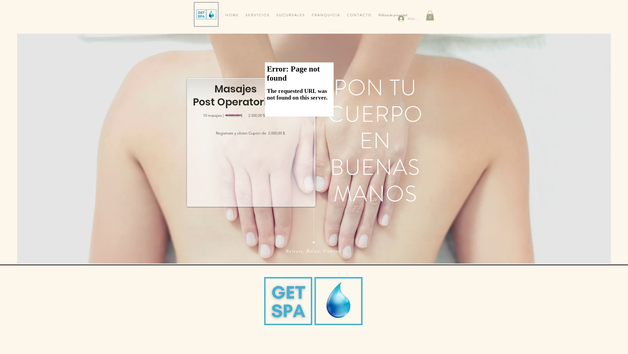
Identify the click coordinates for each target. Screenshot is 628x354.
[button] (430, 16)
